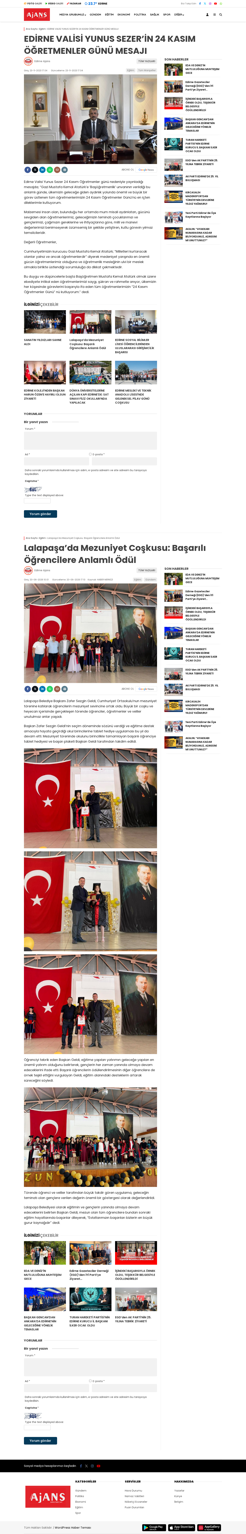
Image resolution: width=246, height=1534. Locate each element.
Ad (27, 454)
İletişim (178, 1502)
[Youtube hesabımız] (215, 3)
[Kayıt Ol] (208, 14)
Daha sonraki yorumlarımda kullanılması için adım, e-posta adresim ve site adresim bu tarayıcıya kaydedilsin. (86, 472)
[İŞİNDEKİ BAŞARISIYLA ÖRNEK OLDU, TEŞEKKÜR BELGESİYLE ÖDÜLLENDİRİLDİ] (173, 108)
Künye (178, 1496)
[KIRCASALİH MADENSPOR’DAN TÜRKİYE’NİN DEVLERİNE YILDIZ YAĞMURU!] (173, 202)
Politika (140, 14)
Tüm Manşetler (147, 70)
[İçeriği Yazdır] (64, 170)
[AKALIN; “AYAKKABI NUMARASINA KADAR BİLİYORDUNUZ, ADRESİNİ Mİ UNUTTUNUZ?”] (173, 238)
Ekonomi (124, 14)
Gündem (95, 14)
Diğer (178, 14)
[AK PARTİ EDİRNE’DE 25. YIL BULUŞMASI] (173, 186)
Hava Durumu (133, 1490)
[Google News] (146, 169)
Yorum (30, 429)
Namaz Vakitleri (134, 1496)
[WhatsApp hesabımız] (221, 3)
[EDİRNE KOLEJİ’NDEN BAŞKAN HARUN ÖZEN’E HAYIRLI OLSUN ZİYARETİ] (45, 373)
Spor (166, 14)
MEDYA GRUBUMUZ (71, 14)
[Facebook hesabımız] (200, 3)
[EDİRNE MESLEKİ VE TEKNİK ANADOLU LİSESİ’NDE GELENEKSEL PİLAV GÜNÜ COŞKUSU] (136, 373)
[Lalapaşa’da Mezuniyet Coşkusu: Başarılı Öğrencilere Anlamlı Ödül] (90, 322)
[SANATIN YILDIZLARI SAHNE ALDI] (45, 322)
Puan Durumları (134, 1507)
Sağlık (154, 14)
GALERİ (34, 3)
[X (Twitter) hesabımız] (205, 3)
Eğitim (109, 14)
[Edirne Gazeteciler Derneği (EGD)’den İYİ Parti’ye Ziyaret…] (173, 91)
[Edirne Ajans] (37, 20)
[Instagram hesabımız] (210, 3)
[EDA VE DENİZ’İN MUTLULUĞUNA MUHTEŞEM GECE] (173, 75)
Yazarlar (179, 1490)
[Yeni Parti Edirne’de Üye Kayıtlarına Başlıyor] (173, 222)
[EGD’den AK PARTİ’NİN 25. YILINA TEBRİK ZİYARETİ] (173, 170)
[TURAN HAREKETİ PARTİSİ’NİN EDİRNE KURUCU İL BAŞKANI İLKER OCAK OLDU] (173, 149)
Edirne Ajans (42, 61)
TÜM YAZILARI (146, 61)
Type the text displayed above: (44, 495)
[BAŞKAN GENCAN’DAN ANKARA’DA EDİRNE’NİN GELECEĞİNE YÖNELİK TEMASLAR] (173, 129)
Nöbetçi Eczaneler (136, 1502)
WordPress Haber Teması (73, 1528)
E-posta (99, 454)
